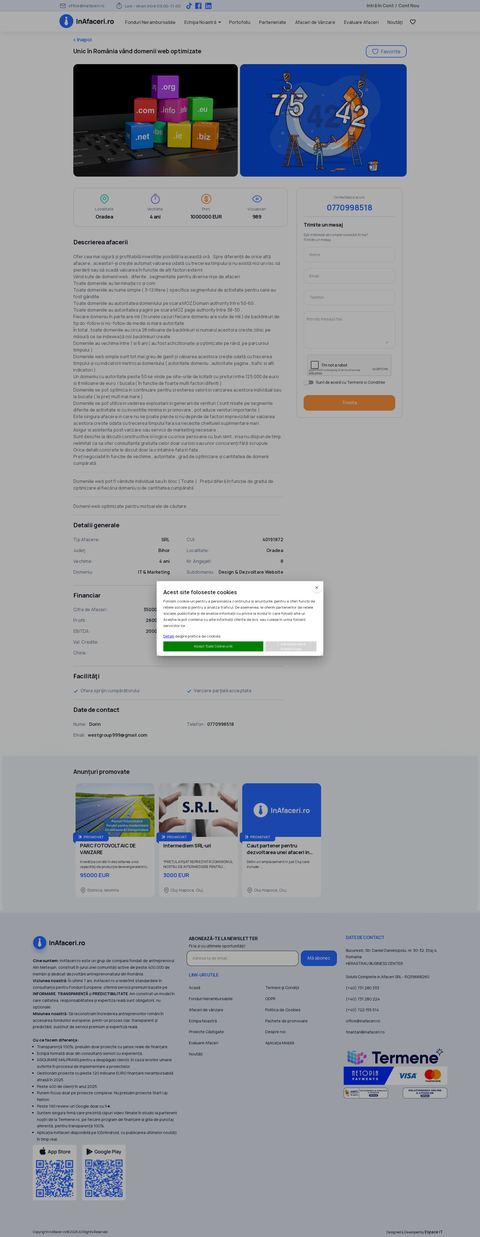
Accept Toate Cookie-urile (213, 646)
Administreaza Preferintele (291, 646)
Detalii (168, 636)
